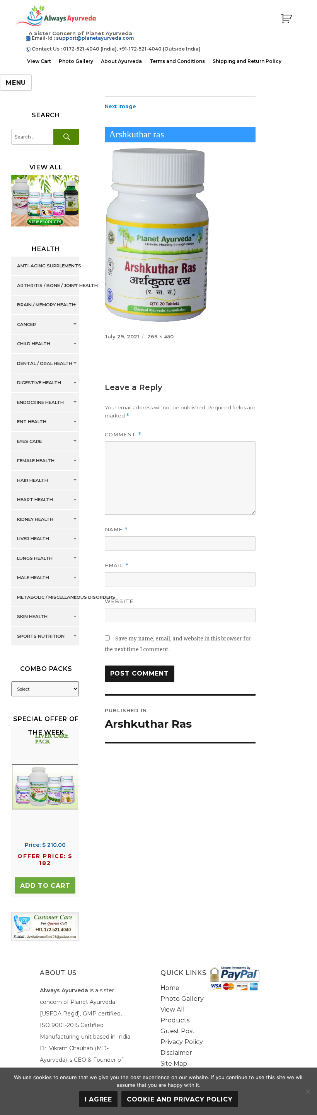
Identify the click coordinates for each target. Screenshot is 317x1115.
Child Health (33, 344)
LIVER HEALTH (33, 539)
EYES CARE (29, 441)
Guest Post (177, 1031)
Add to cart (45, 885)
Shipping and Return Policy (247, 61)
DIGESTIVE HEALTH (39, 383)
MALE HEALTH (33, 578)
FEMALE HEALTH (36, 461)
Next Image (120, 106)
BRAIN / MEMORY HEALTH (46, 305)
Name (116, 529)
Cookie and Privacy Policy (180, 1099)
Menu (16, 82)
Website (119, 601)
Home (169, 988)
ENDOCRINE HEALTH (40, 402)
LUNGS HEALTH (35, 558)
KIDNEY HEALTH (35, 519)
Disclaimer (176, 1052)
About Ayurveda (121, 61)
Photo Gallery (76, 61)
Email (117, 565)
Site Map (173, 1063)
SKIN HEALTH (32, 617)
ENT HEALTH (31, 422)
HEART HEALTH (35, 500)
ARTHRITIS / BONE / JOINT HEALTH (57, 285)
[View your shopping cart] (286, 18)
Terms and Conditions (177, 61)
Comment (123, 434)
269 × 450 (160, 336)
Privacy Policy (181, 1042)
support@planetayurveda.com (95, 38)
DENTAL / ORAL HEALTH (44, 363)
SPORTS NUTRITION (41, 636)
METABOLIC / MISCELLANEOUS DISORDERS (66, 597)
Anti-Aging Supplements (49, 266)
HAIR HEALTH (32, 480)
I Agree (98, 1099)
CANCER (26, 324)
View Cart (39, 61)
